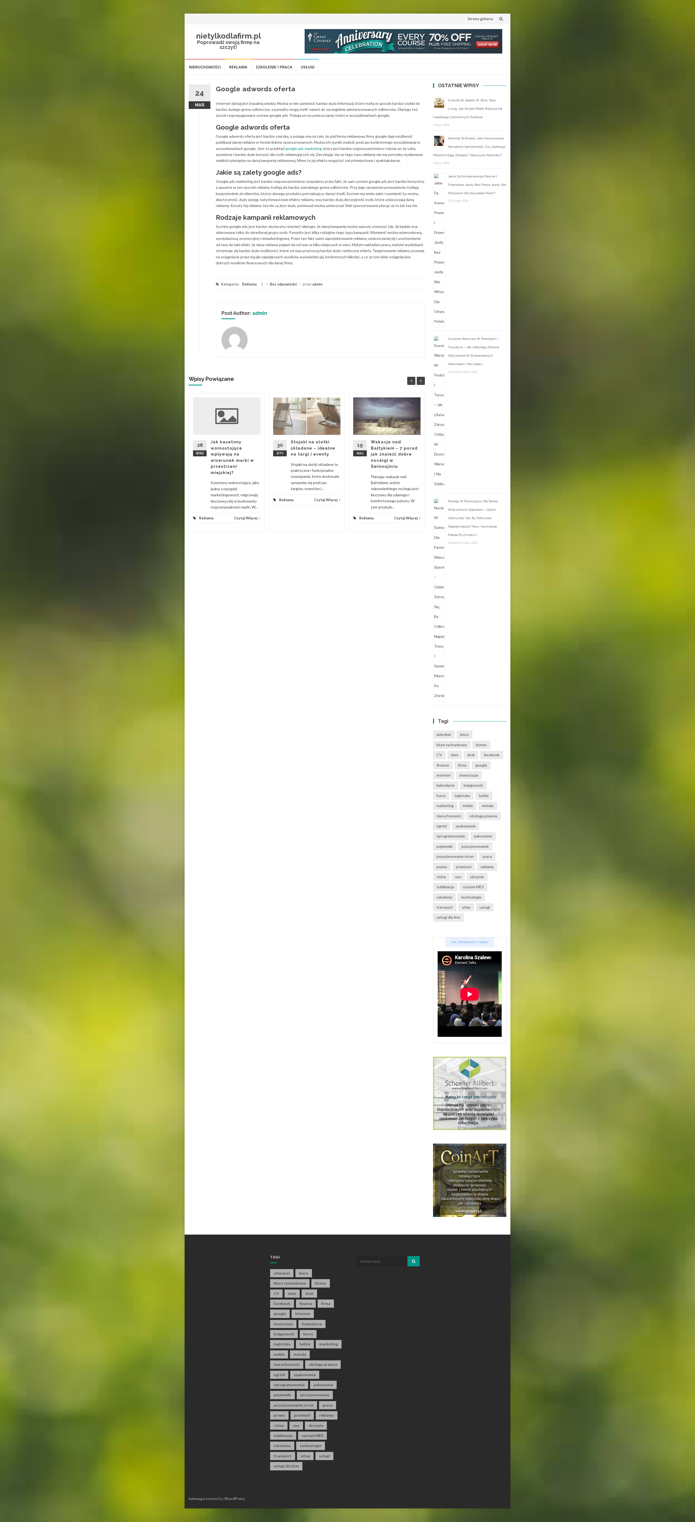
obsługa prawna (483, 816)
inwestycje (469, 775)
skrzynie (477, 876)
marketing (445, 805)
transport (445, 907)
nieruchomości (449, 816)
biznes (481, 744)
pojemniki (445, 846)
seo (458, 876)
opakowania (466, 826)
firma (462, 765)
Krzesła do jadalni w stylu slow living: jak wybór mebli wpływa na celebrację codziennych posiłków (467, 108)
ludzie (484, 795)
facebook (492, 754)
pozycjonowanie (475, 846)
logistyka (462, 795)
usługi (484, 907)
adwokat (444, 734)
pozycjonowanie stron (455, 856)
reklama (487, 866)
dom (454, 754)
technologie (471, 897)
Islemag (196, 1498)
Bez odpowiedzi (283, 284)
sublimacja (445, 886)
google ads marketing (303, 148)
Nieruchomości (205, 67)
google (481, 765)
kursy (441, 795)
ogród (442, 826)
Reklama (238, 67)
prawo (442, 866)
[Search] (413, 1261)
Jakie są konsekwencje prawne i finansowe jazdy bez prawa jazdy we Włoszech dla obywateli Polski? (477, 184)
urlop (466, 907)
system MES (473, 886)
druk (471, 754)
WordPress (234, 1498)
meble (468, 805)
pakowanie (483, 836)
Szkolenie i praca (274, 67)
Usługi (307, 67)
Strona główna (480, 18)
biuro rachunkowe (452, 744)
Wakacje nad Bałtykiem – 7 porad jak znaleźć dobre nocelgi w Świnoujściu (394, 454)
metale (488, 805)
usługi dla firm (448, 917)
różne (441, 876)
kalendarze (446, 785)
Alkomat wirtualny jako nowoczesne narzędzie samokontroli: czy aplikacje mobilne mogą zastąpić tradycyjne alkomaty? (469, 146)
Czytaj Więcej (246, 518)
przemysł (464, 866)
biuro (464, 734)
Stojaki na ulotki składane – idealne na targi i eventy (313, 448)
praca (487, 856)
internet (444, 775)
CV (439, 754)
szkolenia (444, 897)
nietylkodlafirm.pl (228, 36)
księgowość (473, 785)
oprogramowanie (451, 836)
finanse (443, 765)
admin (317, 284)
